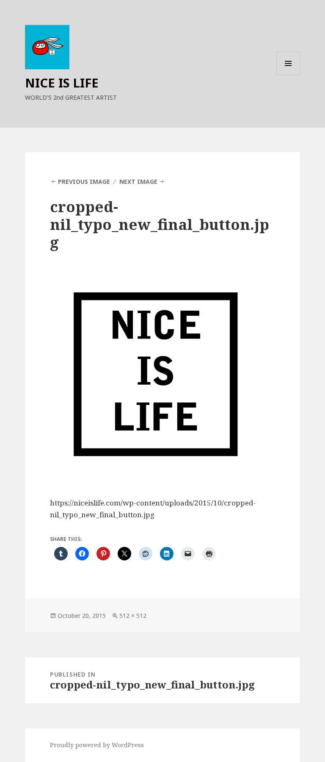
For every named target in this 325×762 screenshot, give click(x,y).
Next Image (138, 182)
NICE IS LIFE (62, 82)
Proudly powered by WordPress (97, 745)
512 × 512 (132, 616)
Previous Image (84, 182)
